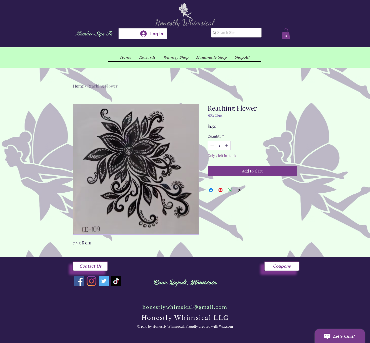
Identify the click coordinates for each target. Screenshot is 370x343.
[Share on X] (240, 190)
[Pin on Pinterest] (220, 190)
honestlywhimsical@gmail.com (184, 307)
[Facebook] (79, 281)
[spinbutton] (219, 145)
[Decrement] (211, 145)
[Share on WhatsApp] (230, 190)
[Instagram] (91, 281)
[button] (285, 33)
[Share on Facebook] (211, 190)
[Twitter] (104, 281)
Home (78, 86)
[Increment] (227, 145)
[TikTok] (116, 281)
